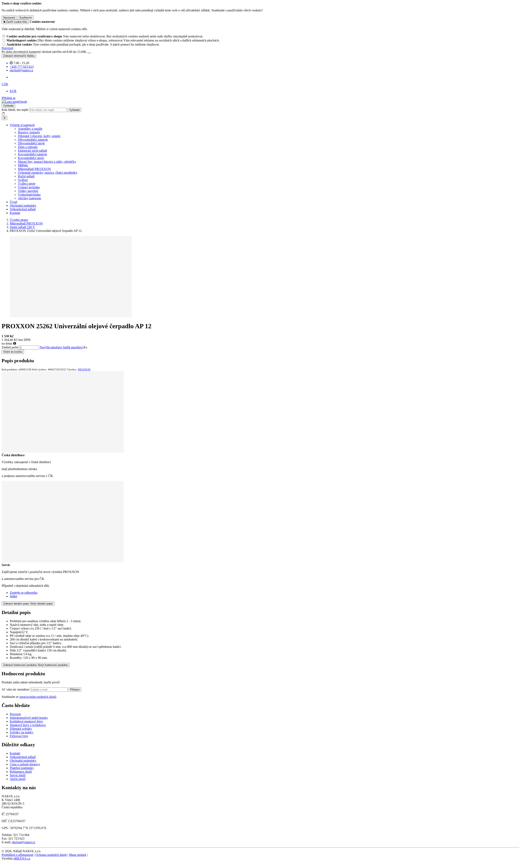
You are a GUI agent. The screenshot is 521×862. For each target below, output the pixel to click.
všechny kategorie (29, 198)
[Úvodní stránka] (14, 101)
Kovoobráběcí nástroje (32, 154)
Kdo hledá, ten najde (15, 109)
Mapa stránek (77, 855)
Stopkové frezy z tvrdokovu (28, 725)
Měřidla (23, 165)
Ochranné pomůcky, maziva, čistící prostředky (47, 172)
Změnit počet (10, 347)
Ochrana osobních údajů (51, 855)
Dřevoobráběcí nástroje (33, 139)
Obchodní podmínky (23, 205)
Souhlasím (25, 17)
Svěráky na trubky (21, 732)
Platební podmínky (22, 768)
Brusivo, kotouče (29, 132)
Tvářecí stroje (26, 183)
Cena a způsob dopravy (25, 764)
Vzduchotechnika (29, 194)
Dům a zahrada (27, 147)
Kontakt (15, 213)
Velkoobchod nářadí (23, 209)
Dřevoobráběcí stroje (31, 143)
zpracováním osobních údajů (37, 696)
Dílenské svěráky (21, 728)
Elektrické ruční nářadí (32, 150)
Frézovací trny (19, 736)
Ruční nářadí (26, 176)
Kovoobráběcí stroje (31, 158)
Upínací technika (29, 187)
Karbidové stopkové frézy (26, 721)
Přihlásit (75, 689)
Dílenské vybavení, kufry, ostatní (39, 136)
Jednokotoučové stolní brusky (29, 717)
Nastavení (9, 17)
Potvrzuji (7, 48)
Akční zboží (17, 779)
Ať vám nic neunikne (16, 689)
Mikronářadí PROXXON (34, 169)
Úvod (13, 202)
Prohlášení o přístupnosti (17, 855)
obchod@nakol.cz (23, 842)
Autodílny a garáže (30, 128)
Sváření (23, 180)
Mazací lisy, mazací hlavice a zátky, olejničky (47, 161)
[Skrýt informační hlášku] (89, 52)
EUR (13, 91)
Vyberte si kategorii (22, 125)
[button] (5, 84)
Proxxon (15, 714)
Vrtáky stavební (28, 191)
